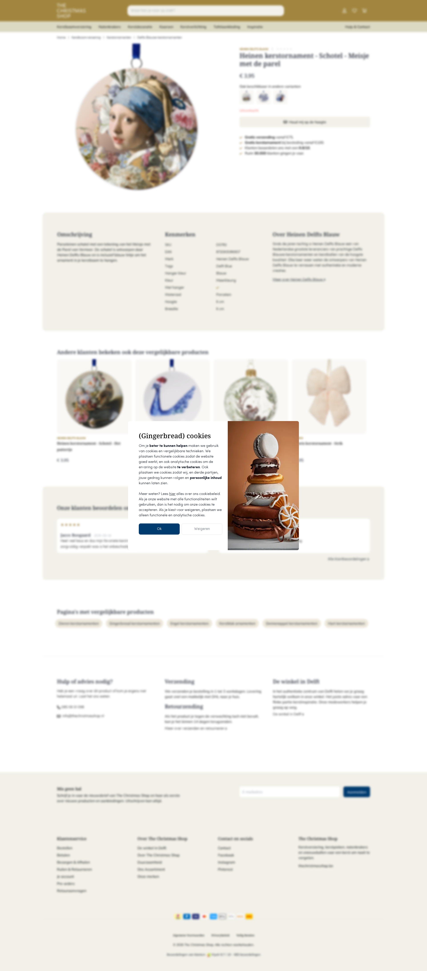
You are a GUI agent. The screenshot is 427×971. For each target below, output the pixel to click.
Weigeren (202, 529)
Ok (159, 529)
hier (172, 494)
